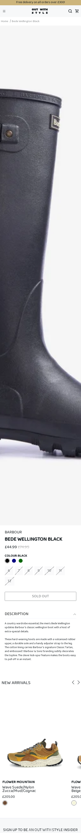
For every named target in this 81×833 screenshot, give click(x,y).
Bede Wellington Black (26, 21)
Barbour (13, 532)
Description (16, 614)
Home (4, 21)
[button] (4, 11)
